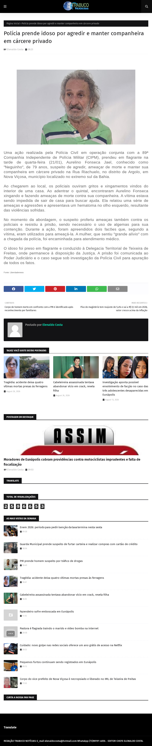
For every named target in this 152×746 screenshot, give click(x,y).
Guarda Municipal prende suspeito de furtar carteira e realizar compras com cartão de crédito (79, 544)
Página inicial (13, 23)
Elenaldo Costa (15, 49)
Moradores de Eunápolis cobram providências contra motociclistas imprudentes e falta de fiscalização (72, 462)
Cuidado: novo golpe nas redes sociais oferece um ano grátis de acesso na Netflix (71, 645)
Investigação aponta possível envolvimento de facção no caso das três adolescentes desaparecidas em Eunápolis (125, 389)
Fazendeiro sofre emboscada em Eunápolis (47, 611)
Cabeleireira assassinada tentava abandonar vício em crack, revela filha (74, 386)
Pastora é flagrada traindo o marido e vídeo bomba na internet (59, 628)
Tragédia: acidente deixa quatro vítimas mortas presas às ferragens (25, 384)
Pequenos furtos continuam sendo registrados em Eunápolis (58, 662)
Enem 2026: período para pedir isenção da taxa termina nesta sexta (61, 527)
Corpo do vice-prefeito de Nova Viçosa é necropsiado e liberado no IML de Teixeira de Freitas (78, 679)
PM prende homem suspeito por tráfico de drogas (51, 561)
